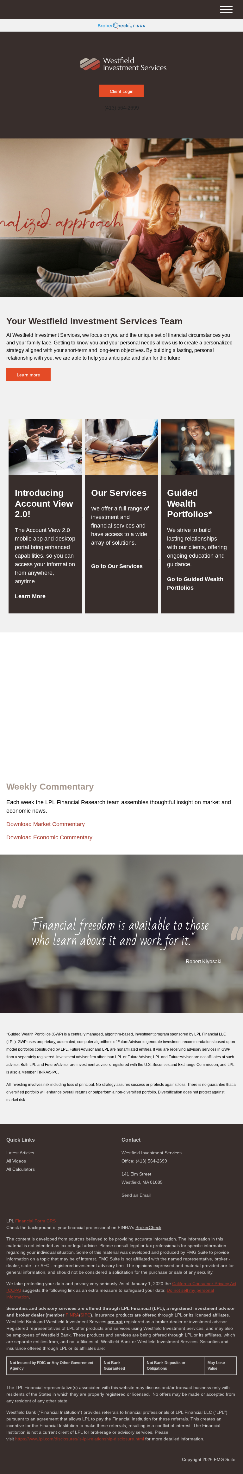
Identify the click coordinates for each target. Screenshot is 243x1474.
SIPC (85, 1314)
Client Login (122, 91)
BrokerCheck (148, 1227)
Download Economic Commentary (49, 837)
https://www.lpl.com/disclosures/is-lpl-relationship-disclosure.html (79, 1438)
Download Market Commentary (45, 824)
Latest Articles (20, 1152)
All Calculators (20, 1169)
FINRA (72, 1314)
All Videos (16, 1160)
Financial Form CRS (35, 1220)
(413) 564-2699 (121, 108)
